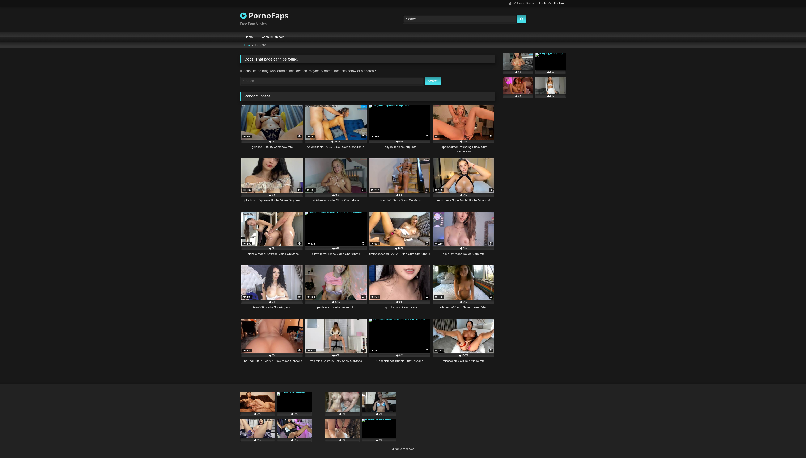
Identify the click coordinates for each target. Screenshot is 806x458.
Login (543, 3)
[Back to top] (793, 445)
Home (249, 36)
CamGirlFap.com (273, 36)
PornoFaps (267, 16)
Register (559, 3)
